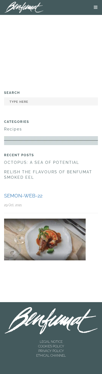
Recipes (13, 129)
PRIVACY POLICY (51, 351)
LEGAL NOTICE (51, 342)
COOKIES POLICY (51, 346)
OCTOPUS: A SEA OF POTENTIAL (41, 162)
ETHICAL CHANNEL (51, 355)
